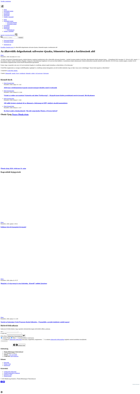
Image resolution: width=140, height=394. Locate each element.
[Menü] (2, 6)
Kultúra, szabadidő (9, 17)
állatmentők (8, 73)
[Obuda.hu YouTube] (4, 382)
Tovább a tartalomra (6, 1)
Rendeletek (7, 14)
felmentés (28, 73)
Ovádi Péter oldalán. (12, 70)
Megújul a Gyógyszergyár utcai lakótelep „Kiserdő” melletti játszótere (24, 283)
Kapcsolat (6, 362)
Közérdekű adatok (8, 11)
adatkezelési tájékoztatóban (57, 339)
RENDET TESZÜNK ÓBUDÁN (8, 35)
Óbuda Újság (7, 364)
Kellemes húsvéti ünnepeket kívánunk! (13, 227)
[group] (70, 338)
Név (2, 331)
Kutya (17, 73)
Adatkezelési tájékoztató (10, 371)
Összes (20, 114)
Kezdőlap (3, 47)
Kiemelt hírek (10, 83)
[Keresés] (16, 34)
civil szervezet (39, 73)
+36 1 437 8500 (13, 354)
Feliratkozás (4, 341)
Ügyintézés (7, 12)
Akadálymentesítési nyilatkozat (12, 373)
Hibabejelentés (7, 376)
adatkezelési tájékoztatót (15, 339)
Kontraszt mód (21, 345)
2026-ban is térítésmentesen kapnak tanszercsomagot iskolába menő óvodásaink (30, 88)
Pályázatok (6, 15)
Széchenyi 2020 (8, 374)
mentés (13, 73)
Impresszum (7, 365)
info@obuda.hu (14, 356)
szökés (33, 73)
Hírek (5, 9)
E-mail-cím (3, 333)
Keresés (21, 37)
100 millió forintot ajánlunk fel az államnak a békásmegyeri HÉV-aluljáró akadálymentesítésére (35, 103)
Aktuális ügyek (10, 47)
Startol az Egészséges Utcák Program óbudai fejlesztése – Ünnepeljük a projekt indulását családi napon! (35, 322)
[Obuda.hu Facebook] (2, 382)
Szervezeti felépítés (12, 22)
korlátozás (22, 73)
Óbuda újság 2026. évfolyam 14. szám (13, 168)
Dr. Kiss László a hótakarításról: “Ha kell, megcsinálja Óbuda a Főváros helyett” (31, 111)
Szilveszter (46, 73)
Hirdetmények (10, 30)
